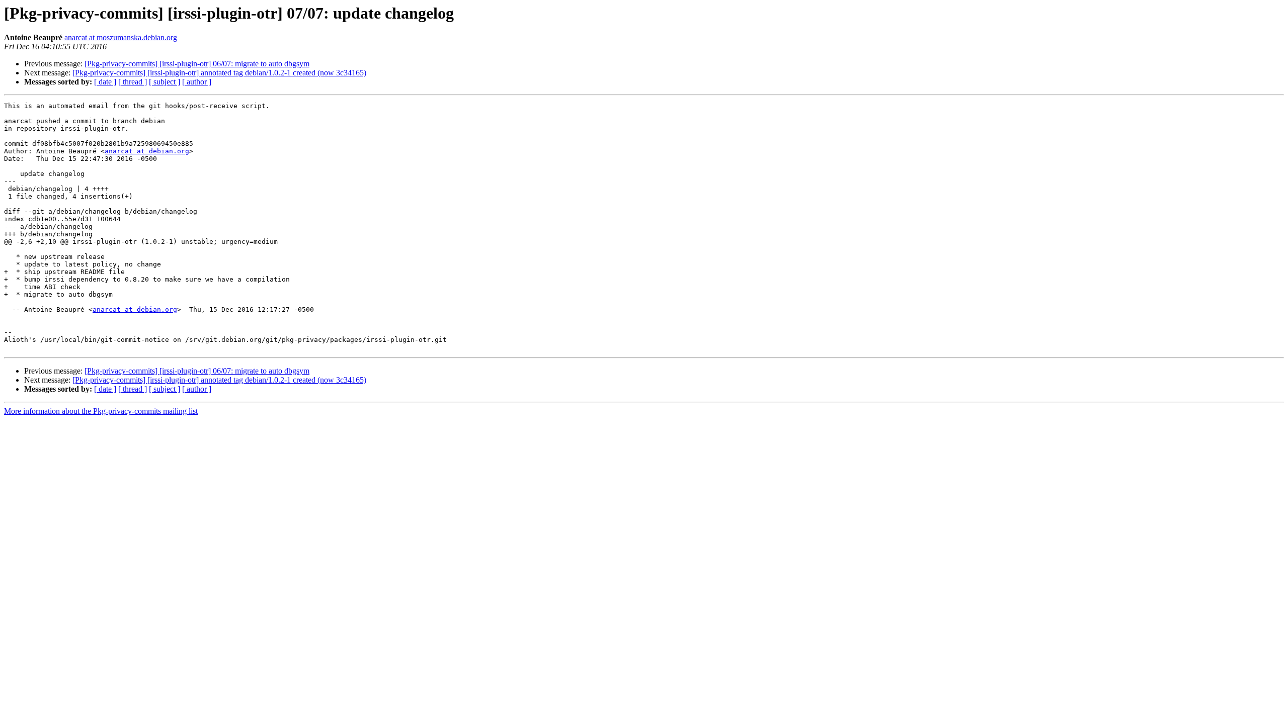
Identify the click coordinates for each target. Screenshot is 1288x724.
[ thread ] (132, 81)
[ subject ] (164, 81)
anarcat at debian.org (147, 151)
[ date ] (105, 81)
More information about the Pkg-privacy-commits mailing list (101, 411)
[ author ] (196, 81)
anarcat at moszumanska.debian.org (120, 37)
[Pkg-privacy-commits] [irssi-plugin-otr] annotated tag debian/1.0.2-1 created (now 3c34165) (219, 72)
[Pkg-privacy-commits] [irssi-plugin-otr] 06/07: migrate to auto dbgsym (197, 63)
